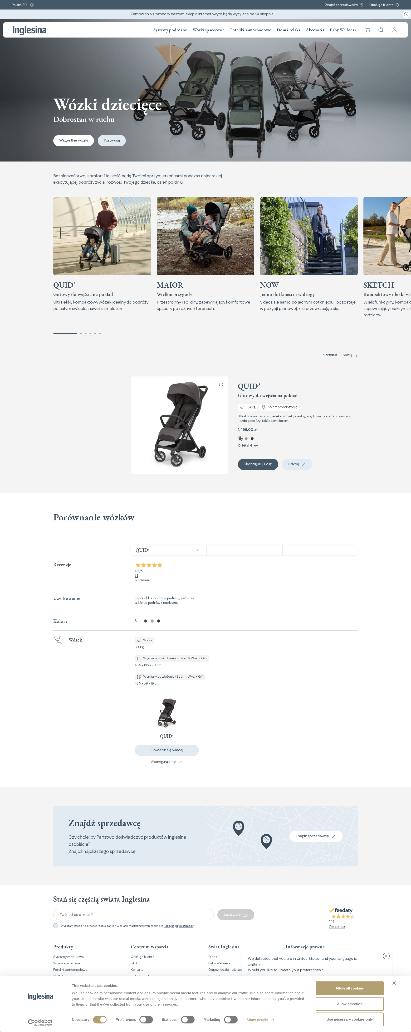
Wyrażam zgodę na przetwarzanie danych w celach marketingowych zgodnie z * (128, 926)
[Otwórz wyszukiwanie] (381, 30)
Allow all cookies (350, 988)
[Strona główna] (29, 30)
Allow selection (349, 1004)
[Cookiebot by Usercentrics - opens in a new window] (40, 1022)
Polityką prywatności (178, 926)
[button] (368, 30)
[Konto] (394, 30)
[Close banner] (394, 983)
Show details (257, 1020)
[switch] (146, 1019)
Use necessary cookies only (350, 1019)
